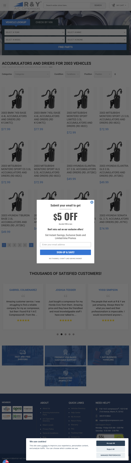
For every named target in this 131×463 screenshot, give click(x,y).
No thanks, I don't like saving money (65, 258)
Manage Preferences (111, 455)
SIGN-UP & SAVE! (65, 252)
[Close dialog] (91, 202)
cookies (44, 446)
